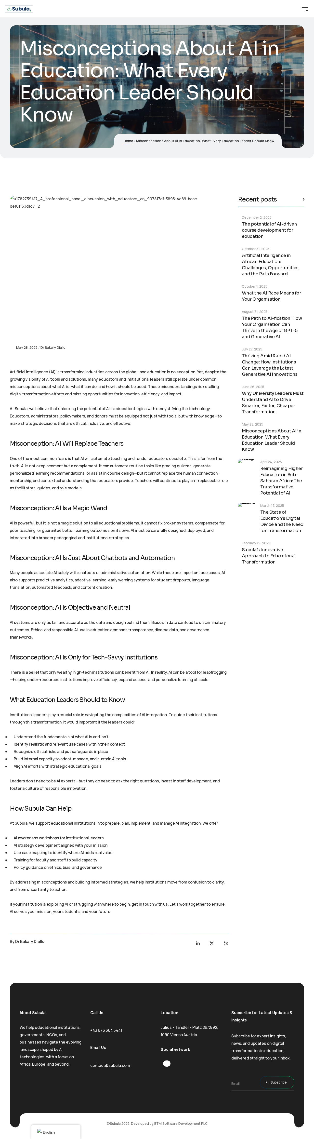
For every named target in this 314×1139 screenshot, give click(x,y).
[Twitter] (211, 943)
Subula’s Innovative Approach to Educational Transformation (269, 556)
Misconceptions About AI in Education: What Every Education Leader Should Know (271, 440)
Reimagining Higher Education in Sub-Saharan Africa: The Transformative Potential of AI (281, 481)
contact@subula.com (110, 1065)
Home (128, 140)
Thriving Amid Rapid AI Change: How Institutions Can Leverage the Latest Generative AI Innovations (270, 365)
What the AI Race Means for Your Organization (271, 296)
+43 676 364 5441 (106, 1030)
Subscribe (279, 1082)
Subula (115, 1123)
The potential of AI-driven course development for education (269, 230)
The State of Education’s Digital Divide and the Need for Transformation (281, 521)
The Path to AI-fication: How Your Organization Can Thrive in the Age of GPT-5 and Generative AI (272, 327)
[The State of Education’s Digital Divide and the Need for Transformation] (247, 512)
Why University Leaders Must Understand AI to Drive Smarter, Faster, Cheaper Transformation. (272, 403)
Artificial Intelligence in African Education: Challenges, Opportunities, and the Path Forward (271, 265)
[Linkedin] (198, 943)
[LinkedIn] (166, 1064)
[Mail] (226, 943)
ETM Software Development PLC (181, 1123)
